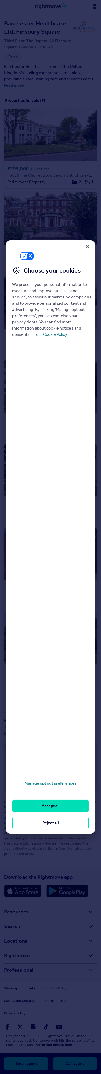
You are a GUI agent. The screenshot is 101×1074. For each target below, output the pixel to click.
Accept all (51, 805)
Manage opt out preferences (50, 783)
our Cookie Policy (51, 334)
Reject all (50, 822)
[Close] (87, 246)
